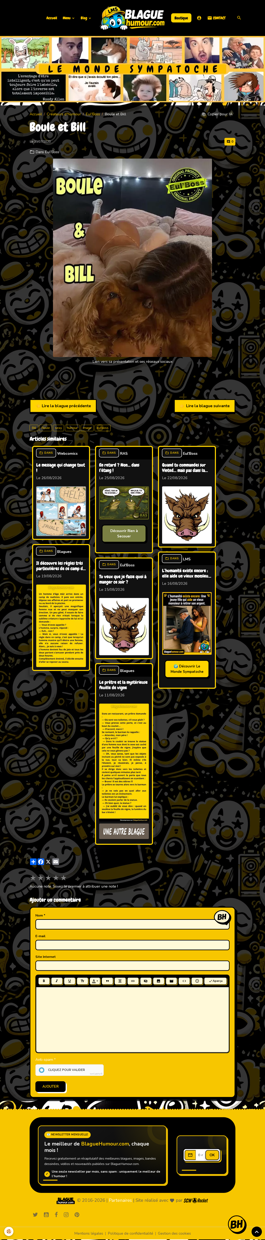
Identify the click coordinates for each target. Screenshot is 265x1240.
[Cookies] (8, 1231)
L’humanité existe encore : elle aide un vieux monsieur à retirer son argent (186, 573)
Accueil (51, 18)
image (87, 428)
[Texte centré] (120, 981)
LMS (187, 559)
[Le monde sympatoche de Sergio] (66, 1200)
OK (212, 1155)
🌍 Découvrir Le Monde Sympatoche (187, 669)
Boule (45, 428)
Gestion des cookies (174, 1233)
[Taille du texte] (82, 981)
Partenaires (120, 1200)
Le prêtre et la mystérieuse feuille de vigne (123, 685)
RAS (124, 453)
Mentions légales (88, 1233)
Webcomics (67, 453)
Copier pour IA (220, 114)
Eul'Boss (93, 114)
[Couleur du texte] (95, 981)
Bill (34, 428)
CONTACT (218, 18)
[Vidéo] (171, 981)
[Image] (159, 981)
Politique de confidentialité (130, 1233)
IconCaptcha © (96, 1074)
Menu (67, 18)
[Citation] (107, 981)
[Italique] (57, 981)
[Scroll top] (257, 1232)
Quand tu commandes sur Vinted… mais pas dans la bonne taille (184, 468)
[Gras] (44, 981)
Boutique (181, 18)
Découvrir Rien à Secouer (124, 534)
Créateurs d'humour (64, 114)
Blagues (64, 551)
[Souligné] (70, 981)
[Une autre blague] (124, 831)
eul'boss (102, 428)
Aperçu (218, 981)
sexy (58, 428)
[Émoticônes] (197, 981)
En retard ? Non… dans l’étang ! (119, 468)
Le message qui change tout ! (60, 468)
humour (72, 428)
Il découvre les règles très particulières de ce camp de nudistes (60, 566)
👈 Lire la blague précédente (63, 406)
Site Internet (45, 957)
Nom (39, 915)
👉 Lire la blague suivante (205, 406)
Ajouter (50, 1086)
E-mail (40, 936)
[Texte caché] (146, 981)
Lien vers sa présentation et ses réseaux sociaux (132, 361)
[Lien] (133, 981)
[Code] (184, 981)
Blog (84, 18)
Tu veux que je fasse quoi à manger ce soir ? (122, 579)
